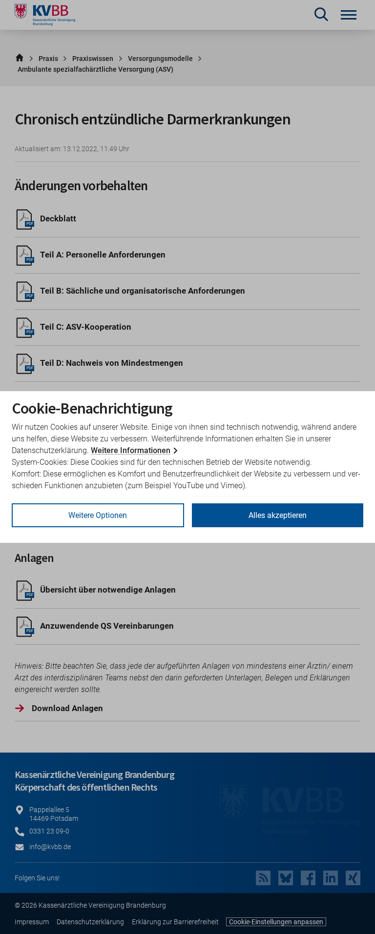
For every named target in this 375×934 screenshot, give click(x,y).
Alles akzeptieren (278, 515)
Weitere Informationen (130, 450)
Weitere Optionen (97, 515)
